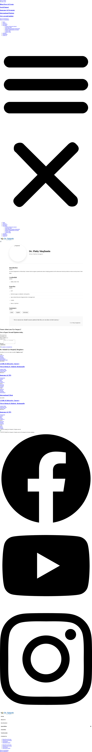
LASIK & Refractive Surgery (11, 26)
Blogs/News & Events (7, 4)
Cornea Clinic (8, 30)
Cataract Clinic (8, 32)
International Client (6, 395)
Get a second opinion (6, 16)
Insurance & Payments (7, 10)
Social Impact (4, 7)
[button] (46, 129)
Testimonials (5, 34)
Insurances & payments (7, 740)
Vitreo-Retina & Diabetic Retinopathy (12, 28)
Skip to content (3, 0)
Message (2, 343)
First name (2, 335)
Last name (2, 336)
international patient (6, 742)
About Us (4, 23)
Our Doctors (5, 24)
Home (4, 21)
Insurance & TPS (5, 375)
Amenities (5, 33)
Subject (1, 339)
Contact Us (5, 35)
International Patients (7, 13)
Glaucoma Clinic (8, 27)
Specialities (5, 25)
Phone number (3, 337)
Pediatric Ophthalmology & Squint (12, 29)
